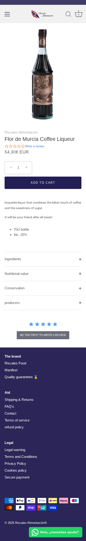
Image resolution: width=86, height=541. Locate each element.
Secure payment (17, 477)
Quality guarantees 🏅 (21, 377)
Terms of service (17, 420)
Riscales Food (15, 363)
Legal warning (15, 450)
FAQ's (9, 406)
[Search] (68, 15)
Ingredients (13, 259)
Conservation (15, 288)
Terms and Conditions (21, 457)
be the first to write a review (43, 335)
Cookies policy (16, 470)
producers (12, 303)
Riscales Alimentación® (31, 523)
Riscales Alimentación (21, 132)
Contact (10, 413)
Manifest (11, 370)
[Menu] (7, 14)
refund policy (14, 427)
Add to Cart (43, 182)
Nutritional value (16, 274)
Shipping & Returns (19, 400)
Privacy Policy (15, 463)
